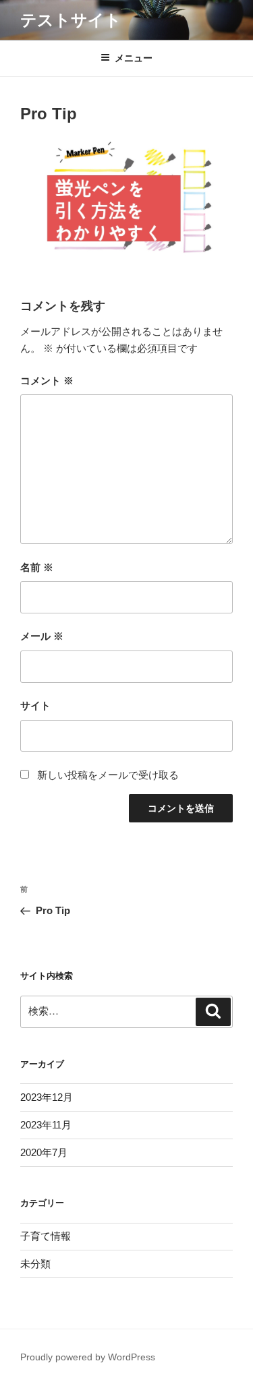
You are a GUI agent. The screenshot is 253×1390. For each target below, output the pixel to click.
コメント (47, 380)
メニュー (133, 58)
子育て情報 (45, 1236)
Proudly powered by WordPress (87, 1357)
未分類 (35, 1263)
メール (41, 636)
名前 (36, 567)
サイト (35, 705)
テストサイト (70, 20)
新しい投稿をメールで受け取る (108, 775)
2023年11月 (46, 1124)
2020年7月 (43, 1152)
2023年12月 (46, 1097)
